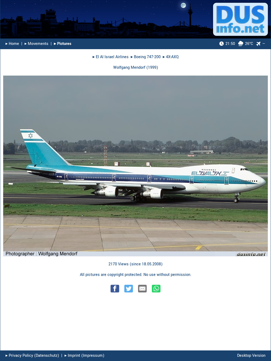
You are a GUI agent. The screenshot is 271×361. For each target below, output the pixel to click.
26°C (239, 44)
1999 (152, 67)
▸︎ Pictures (62, 44)
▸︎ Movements (36, 44)
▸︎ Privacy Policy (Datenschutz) (32, 355)
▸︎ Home (12, 44)
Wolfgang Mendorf (129, 67)
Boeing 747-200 (147, 57)
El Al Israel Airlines (112, 57)
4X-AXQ (172, 57)
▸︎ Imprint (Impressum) (84, 355)
